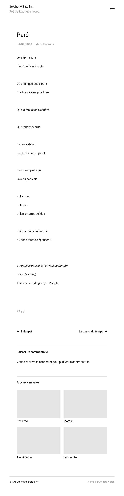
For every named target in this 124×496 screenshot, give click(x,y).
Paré (22, 311)
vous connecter (42, 362)
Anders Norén (107, 481)
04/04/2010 (24, 44)
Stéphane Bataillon (21, 6)
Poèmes (48, 44)
